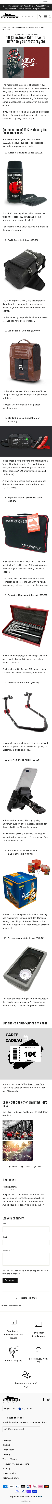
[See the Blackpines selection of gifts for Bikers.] (18, 1139)
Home (4, 27)
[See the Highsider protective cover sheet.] (26, 532)
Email (5, 1237)
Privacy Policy (9, 1473)
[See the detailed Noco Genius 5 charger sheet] (26, 441)
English (7, 1408)
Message (6, 1250)
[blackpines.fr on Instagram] (48, 1399)
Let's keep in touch (13, 1418)
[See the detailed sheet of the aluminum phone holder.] (26, 790)
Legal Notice (8, 1450)
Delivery (6, 1454)
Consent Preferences (10, 1305)
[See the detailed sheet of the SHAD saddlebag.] (26, 361)
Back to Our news (28, 1298)
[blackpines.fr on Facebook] (43, 1399)
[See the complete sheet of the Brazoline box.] (26, 626)
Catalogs (7, 1440)
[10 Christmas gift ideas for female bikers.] (18, 1160)
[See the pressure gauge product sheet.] (26, 969)
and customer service (13, 1334)
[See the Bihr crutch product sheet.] (26, 713)
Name (5, 1224)
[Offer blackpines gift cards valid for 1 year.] (26, 1054)
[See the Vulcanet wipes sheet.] (26, 183)
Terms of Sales (10, 1459)
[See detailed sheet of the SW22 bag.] (26, 271)
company (13, 1360)
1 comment (19, 34)
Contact (6, 1445)
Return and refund (11, 1478)
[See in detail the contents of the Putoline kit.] (26, 884)
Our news (11, 27)
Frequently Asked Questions (16, 1464)
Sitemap (6, 1468)
